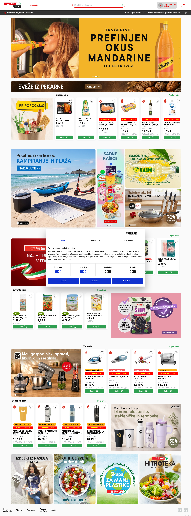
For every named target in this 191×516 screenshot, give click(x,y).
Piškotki (19, 510)
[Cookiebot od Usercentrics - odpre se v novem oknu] (127, 233)
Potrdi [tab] (62, 241)
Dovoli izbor (95, 281)
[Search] (122, 5)
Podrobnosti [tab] (95, 241)
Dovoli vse (127, 281)
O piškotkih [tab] (128, 241)
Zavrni (63, 281)
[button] (12, 5)
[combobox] (97, 5)
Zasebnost (31, 510)
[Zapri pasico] (142, 233)
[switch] (83, 271)
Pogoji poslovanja (7, 510)
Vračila (53, 510)
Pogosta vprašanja (43, 510)
